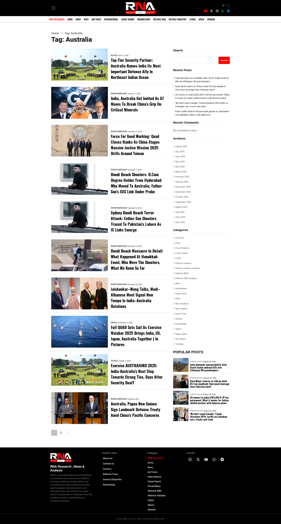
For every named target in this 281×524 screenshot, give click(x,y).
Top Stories (180, 339)
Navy (86, 19)
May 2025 (180, 222)
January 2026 (181, 182)
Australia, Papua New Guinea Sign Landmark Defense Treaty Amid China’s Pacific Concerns (135, 409)
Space (201, 19)
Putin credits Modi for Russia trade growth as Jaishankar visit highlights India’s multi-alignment (202, 113)
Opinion (211, 19)
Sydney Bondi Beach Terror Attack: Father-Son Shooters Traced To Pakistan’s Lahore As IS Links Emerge (136, 221)
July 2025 (179, 212)
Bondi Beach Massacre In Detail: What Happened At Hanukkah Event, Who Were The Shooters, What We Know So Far (137, 259)
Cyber (193, 19)
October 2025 (181, 197)
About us (107, 458)
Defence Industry (178, 19)
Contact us (108, 463)
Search (178, 50)
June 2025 (180, 217)
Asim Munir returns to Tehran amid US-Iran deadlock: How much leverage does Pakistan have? (200, 88)
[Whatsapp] (214, 459)
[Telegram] (222, 459)
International (111, 19)
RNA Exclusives (57, 19)
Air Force (96, 19)
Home (70, 19)
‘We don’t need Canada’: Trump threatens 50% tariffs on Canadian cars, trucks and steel (201, 105)
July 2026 (179, 151)
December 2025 (183, 187)
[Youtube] (206, 459)
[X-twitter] (198, 459)
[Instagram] (190, 459)
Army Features (182, 248)
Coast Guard (127, 19)
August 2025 (181, 207)
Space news (181, 334)
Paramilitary (143, 19)
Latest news (181, 293)
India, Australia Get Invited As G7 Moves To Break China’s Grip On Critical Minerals (137, 104)
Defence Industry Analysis (187, 268)
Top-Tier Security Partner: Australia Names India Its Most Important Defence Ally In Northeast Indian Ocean (136, 68)
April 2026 (180, 166)
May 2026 (180, 161)
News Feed (180, 313)
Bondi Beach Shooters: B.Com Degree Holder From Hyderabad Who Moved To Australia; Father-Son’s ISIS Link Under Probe (137, 183)
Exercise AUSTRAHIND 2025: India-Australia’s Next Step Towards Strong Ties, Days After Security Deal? (137, 374)
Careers (107, 468)
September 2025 (183, 202)
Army (78, 19)
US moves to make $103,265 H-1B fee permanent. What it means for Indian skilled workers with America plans (202, 96)
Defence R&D (159, 19)
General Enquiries (112, 479)
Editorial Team (110, 474)
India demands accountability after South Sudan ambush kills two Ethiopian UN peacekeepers (202, 80)
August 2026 (181, 146)
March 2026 (181, 171)
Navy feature (181, 308)
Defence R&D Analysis (186, 278)
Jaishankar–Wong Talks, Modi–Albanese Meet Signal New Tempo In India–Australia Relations (135, 297)
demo (178, 283)
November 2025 (183, 192)
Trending (179, 344)
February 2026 (182, 176)
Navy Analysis (182, 303)
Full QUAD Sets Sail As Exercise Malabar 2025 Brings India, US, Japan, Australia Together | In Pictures (136, 335)
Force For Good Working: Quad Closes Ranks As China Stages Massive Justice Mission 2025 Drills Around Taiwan (135, 144)
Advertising (109, 484)
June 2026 (180, 156)
